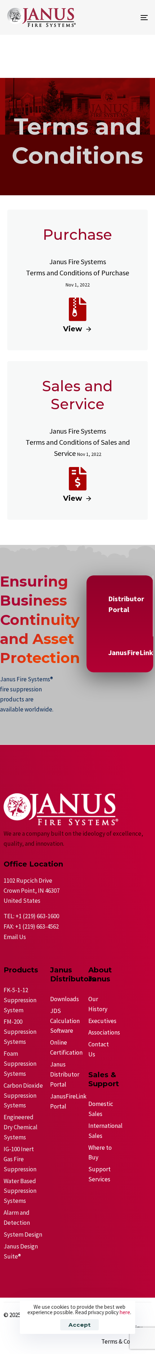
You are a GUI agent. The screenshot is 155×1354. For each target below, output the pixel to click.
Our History (97, 1004)
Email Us (15, 937)
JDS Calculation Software (65, 1021)
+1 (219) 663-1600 (37, 916)
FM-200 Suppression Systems (20, 1032)
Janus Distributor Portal (64, 1074)
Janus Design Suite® (21, 1251)
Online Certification (65, 1047)
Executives (100, 1021)
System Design (23, 1234)
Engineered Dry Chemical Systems (20, 1127)
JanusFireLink (130, 652)
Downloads (64, 999)
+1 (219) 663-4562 (37, 926)
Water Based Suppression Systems (20, 1191)
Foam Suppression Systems (20, 1064)
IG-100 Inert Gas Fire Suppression (20, 1159)
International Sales (100, 1131)
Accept (79, 1324)
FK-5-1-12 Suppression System (20, 1000)
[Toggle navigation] (124, 17)
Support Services (99, 1174)
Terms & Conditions (126, 1341)
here (125, 1312)
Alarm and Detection (17, 1218)
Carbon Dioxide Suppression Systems (23, 1096)
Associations (100, 1032)
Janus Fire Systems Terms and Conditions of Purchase (77, 272)
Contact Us (98, 1049)
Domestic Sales (100, 1109)
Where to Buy (100, 1153)
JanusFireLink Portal (65, 1101)
